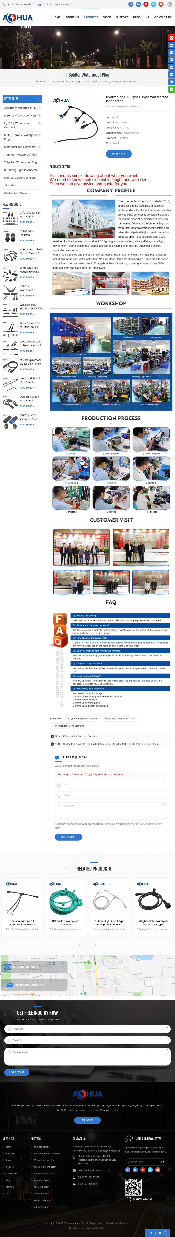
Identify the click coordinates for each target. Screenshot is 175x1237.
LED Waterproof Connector (46, 1153)
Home (56, 17)
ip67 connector (41, 1193)
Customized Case (15, 193)
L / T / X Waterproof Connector (17, 125)
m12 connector (41, 1207)
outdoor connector (43, 1173)
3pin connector (41, 1147)
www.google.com (95, 1228)
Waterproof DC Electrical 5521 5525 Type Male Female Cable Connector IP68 (31, 307)
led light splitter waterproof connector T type (113, 923)
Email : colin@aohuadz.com (57, 4)
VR (147, 17)
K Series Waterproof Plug (20, 116)
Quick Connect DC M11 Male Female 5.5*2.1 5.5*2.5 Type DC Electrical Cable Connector (30, 325)
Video (107, 17)
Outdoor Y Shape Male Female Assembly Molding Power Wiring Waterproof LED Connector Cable (30, 399)
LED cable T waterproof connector (81, 736)
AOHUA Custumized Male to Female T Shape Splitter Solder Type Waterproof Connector (31, 251)
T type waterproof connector (83, 718)
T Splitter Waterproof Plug (65, 82)
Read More (26, 222)
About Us (10, 1153)
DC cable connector (43, 1160)
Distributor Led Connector (20, 147)
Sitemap (9, 1187)
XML (7, 1193)
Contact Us (11, 1173)
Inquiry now (119, 153)
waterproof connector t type (120, 718)
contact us (87, 1120)
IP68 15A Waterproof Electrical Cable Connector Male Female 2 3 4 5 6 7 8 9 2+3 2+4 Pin (30, 288)
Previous (81, 945)
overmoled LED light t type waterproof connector (98, 774)
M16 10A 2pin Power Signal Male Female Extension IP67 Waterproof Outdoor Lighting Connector (31, 362)
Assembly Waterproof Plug (21, 108)
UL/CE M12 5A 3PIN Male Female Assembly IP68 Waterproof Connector (30, 215)
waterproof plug (41, 1180)
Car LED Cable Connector (20, 178)
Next (93, 945)
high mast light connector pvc (68, 726)
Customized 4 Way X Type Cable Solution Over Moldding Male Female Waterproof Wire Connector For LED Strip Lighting (111, 744)
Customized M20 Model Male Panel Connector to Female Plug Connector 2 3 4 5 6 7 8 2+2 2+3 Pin (31, 270)
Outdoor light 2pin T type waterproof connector (69, 923)
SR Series (10, 185)
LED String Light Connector (20, 170)
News (136, 17)
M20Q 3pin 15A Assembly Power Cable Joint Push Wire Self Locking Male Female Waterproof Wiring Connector (30, 417)
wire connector (41, 1187)
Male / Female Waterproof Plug (21, 137)
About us (72, 17)
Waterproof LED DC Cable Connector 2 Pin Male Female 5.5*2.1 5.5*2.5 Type (30, 344)
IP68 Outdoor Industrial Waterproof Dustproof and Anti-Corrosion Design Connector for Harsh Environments (30, 233)
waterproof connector (44, 1167)
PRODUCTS (91, 17)
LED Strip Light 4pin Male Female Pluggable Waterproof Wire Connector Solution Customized (30, 380)
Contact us (163, 17)
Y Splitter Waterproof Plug (20, 155)
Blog (7, 1180)
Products (9, 1167)
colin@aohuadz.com (29, 985)
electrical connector (43, 1200)
